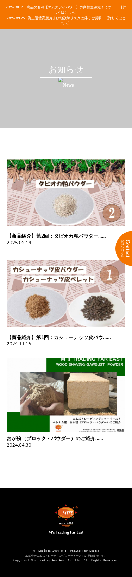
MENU (11, 11)
